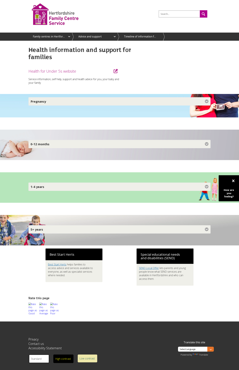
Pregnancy (38, 101)
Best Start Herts (57, 264)
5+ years (37, 229)
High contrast (63, 359)
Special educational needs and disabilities (160, 256)
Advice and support (90, 36)
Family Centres (60, 14)
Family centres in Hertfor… (49, 36)
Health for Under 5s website (52, 71)
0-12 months (40, 144)
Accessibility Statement (45, 348)
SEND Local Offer (149, 268)
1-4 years (37, 187)
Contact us (36, 344)
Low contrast (87, 358)
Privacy (33, 339)
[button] (203, 14)
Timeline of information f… (140, 36)
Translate (203, 354)
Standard (36, 359)
